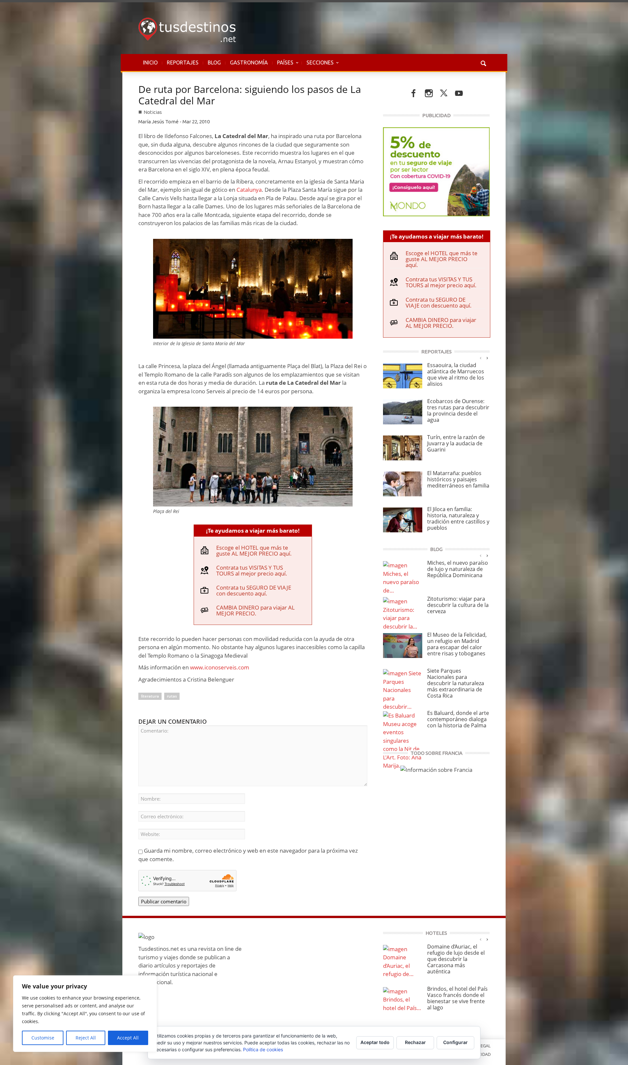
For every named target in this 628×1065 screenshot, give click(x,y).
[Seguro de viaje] (436, 171)
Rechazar (415, 1042)
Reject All (86, 1038)
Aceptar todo (375, 1042)
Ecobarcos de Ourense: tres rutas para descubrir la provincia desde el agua (458, 410)
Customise (42, 1038)
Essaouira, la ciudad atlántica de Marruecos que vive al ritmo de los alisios (455, 374)
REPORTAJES (183, 62)
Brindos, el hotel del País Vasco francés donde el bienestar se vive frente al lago (457, 998)
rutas (172, 696)
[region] (85, 1013)
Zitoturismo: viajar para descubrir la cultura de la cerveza (458, 605)
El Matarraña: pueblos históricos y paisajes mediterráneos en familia (458, 479)
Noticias (153, 112)
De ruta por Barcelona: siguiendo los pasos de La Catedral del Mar (249, 94)
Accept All (128, 1038)
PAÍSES (282, 66)
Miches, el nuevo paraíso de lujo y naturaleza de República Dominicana (457, 569)
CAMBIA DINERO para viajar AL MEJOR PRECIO (255, 610)
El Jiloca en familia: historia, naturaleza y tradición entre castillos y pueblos (458, 518)
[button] (483, 62)
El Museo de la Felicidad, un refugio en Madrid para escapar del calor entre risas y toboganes (457, 644)
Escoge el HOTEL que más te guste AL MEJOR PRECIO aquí (253, 550)
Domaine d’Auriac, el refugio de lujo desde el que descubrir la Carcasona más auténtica (456, 959)
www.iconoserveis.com (219, 667)
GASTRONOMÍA (249, 62)
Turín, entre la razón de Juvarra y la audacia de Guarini (456, 443)
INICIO (150, 62)
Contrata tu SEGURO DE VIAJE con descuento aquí (253, 590)
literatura (150, 696)
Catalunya (249, 189)
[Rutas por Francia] (436, 769)
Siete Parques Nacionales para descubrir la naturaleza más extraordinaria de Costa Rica (455, 683)
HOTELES (436, 933)
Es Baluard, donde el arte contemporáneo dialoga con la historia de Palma (458, 719)
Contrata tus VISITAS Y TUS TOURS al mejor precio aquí (251, 570)
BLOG (214, 62)
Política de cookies (263, 1049)
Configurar (455, 1042)
